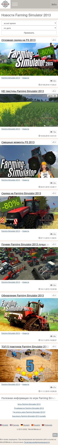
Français (15, 425)
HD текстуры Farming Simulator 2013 (22, 91)
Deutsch (26, 425)
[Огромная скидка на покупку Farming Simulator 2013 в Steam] (29, 59)
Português (48, 425)
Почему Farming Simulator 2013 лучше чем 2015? (25, 244)
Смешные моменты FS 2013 (17, 142)
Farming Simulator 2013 (10, 77)
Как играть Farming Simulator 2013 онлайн (29, 416)
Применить (29, 32)
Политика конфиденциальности (37, 442)
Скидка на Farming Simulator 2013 (21, 193)
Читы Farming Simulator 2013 (29, 404)
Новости (25, 77)
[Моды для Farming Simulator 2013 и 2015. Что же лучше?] (29, 263)
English (5, 425)
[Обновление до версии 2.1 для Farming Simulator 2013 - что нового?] (29, 314)
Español (37, 425)
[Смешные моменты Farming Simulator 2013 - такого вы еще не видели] (29, 161)
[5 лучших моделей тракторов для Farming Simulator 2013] (29, 365)
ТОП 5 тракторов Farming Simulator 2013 (25, 346)
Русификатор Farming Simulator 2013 (29, 408)
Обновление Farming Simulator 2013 (22, 295)
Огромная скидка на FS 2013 (18, 40)
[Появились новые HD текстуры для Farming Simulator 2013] (29, 110)
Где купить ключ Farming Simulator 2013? (29, 412)
